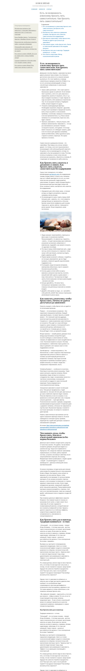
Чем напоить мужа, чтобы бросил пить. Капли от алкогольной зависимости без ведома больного (57, 46)
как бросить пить (54, 174)
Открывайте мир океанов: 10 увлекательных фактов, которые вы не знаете (26, 49)
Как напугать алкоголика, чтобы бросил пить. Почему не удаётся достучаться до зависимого (56, 40)
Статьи (48, 9)
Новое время (42, 3)
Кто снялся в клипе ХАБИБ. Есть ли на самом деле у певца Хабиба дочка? (26, 55)
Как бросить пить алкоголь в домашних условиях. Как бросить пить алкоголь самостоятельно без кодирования (55, 34)
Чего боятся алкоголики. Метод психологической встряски (52, 55)
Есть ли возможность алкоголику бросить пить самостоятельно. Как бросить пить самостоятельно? (57, 28)
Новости (42, 9)
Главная (34, 9)
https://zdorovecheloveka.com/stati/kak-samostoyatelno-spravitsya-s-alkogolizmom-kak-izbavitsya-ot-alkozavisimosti (54, 427)
